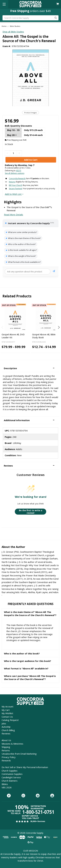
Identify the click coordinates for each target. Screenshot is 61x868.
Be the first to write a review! (30, 511)
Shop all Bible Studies (13, 31)
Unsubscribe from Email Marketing (19, 753)
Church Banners (9, 780)
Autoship (6, 726)
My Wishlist (7, 713)
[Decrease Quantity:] (7, 153)
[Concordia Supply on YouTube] (52, 795)
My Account (7, 706)
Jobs (4, 723)
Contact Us (7, 716)
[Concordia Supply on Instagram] (23, 795)
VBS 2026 (7, 787)
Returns (6, 750)
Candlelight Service (11, 777)
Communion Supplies (12, 773)
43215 (18, 170)
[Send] (53, 271)
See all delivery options (14, 173)
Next (58, 327)
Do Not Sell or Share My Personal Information (25, 767)
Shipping (6, 746)
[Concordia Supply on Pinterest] (38, 795)
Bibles (5, 784)
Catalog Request (10, 719)
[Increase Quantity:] (19, 153)
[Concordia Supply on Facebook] (9, 795)
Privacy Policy (9, 757)
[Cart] (58, 4)
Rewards (6, 760)
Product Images (30, 112)
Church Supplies (9, 770)
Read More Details (13, 214)
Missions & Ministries (12, 743)
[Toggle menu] (4, 4)
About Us (6, 740)
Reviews (6, 733)
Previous (2, 327)
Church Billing (8, 730)
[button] (30, 368)
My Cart (6, 709)
